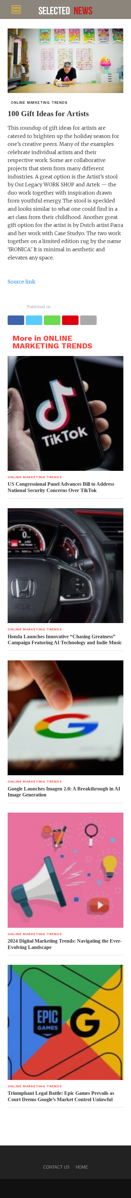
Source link (21, 281)
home (82, 1167)
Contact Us (56, 1167)
